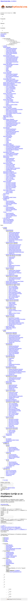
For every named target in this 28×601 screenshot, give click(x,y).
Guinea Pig (5, 205)
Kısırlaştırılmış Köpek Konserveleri (16, 252)
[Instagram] (6, 537)
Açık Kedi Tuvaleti (10, 165)
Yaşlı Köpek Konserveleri (11, 60)
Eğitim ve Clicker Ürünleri (11, 104)
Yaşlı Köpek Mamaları (13, 238)
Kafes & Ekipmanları (10, 202)
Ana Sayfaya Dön (4, 504)
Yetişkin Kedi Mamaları (11, 129)
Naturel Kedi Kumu (10, 158)
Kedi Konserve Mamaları (8, 119)
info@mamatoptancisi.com (15, 571)
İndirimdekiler (9, 562)
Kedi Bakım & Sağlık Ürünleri (9, 172)
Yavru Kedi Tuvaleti (10, 166)
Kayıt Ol (7, 489)
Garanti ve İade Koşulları (11, 555)
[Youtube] (5, 541)
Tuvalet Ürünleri (9, 100)
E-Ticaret (10, 599)
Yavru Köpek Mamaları (11, 49)
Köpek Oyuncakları (7, 107)
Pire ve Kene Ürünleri (13, 297)
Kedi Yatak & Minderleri (8, 171)
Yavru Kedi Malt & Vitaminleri (12, 147)
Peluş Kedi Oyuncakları (11, 186)
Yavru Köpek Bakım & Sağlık (15, 293)
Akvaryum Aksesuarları (8, 219)
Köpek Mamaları (7, 47)
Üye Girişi (5, 480)
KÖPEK (5, 46)
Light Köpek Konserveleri (11, 59)
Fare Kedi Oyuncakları (11, 185)
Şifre (2, 485)
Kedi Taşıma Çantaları (8, 155)
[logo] (14, 11)
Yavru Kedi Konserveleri (11, 121)
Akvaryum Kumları (7, 223)
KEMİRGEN (6, 198)
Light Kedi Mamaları (10, 133)
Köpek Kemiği (9, 65)
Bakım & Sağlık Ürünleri (11, 203)
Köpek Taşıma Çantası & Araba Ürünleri (12, 82)
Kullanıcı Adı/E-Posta (5, 482)
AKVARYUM (6, 218)
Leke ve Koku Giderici (14, 413)
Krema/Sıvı (8, 140)
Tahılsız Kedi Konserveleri (11, 124)
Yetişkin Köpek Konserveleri (12, 57)
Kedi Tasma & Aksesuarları (9, 190)
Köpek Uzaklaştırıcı (13, 294)
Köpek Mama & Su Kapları (9, 78)
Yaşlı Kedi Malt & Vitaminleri (12, 149)
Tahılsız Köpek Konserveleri (12, 61)
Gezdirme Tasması (10, 97)
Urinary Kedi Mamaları (14, 353)
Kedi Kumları (6, 157)
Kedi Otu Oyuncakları (11, 187)
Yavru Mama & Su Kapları (12, 81)
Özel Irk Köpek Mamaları (11, 53)
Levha (7, 103)
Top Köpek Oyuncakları (11, 108)
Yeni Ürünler (9, 560)
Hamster (5, 199)
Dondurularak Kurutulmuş (14, 265)
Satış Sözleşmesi (9, 554)
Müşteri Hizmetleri (10, 563)
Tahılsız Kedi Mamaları (11, 132)
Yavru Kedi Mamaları (10, 130)
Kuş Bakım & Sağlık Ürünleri (9, 197)
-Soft (8, 599)
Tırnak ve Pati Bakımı (10, 88)
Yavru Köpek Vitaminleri (11, 75)
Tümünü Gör (11, 241)
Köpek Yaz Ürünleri (7, 115)
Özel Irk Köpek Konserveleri (15, 250)
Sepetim (7, 564)
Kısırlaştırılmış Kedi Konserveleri (13, 122)
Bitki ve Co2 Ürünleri (8, 221)
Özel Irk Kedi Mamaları (14, 352)
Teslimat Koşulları (10, 552)
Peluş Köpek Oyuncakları (11, 110)
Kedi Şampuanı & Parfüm (14, 409)
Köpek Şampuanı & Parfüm (15, 292)
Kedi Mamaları (6, 127)
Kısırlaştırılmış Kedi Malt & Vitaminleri (14, 148)
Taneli (7, 67)
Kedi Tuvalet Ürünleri (8, 163)
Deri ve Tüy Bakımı (10, 91)
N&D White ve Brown (8, 116)
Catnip (7, 142)
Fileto (7, 69)
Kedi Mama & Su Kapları (8, 152)
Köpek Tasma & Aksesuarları (9, 93)
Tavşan (4, 212)
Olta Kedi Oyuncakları (11, 182)
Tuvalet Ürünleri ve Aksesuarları (13, 168)
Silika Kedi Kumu (10, 159)
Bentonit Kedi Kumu (10, 160)
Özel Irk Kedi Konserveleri (14, 341)
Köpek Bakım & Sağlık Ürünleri (10, 85)
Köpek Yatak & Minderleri (9, 83)
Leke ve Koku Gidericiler (14, 295)
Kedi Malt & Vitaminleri (8, 144)
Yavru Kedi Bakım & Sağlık (15, 410)
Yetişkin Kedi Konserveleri (12, 120)
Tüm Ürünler (9, 54)
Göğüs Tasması (9, 96)
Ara (14, 12)
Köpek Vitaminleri (7, 72)
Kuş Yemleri (6, 196)
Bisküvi (7, 70)
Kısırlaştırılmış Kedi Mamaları (12, 131)
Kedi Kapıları (6, 193)
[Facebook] (6, 538)
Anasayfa (8, 559)
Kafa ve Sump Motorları (8, 220)
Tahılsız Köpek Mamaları (11, 52)
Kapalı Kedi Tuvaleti (10, 164)
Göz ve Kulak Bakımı (10, 87)
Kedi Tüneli (11, 425)
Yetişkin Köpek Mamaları (11, 48)
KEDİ (4, 118)
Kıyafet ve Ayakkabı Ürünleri (12, 102)
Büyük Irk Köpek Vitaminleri (12, 76)
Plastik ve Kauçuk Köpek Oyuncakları (14, 109)
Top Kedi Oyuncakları (11, 183)
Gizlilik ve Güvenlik (10, 557)
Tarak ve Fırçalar (9, 89)
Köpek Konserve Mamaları (9, 55)
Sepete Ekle (3, 521)
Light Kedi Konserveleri (11, 125)
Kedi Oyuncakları (7, 181)
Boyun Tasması (9, 94)
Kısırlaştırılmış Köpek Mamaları (15, 239)
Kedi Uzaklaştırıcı (12, 411)
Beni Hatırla (5, 487)
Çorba (7, 141)
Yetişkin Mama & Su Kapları (12, 80)
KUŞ (4, 194)
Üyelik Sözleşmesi (10, 553)
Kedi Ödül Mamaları (7, 136)
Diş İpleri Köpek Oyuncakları (15, 324)
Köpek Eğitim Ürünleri (8, 99)
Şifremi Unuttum (11, 487)
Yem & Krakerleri (10, 201)
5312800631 (17, 570)
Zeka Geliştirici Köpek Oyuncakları (13, 113)
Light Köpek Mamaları (11, 50)
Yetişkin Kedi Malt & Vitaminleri (13, 146)
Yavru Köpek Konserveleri (12, 58)
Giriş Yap (3, 489)
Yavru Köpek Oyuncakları (11, 111)
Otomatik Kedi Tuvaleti (11, 169)
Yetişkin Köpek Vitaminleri (12, 74)
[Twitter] (5, 540)
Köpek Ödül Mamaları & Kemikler (10, 64)
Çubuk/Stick (8, 66)
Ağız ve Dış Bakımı (10, 86)
